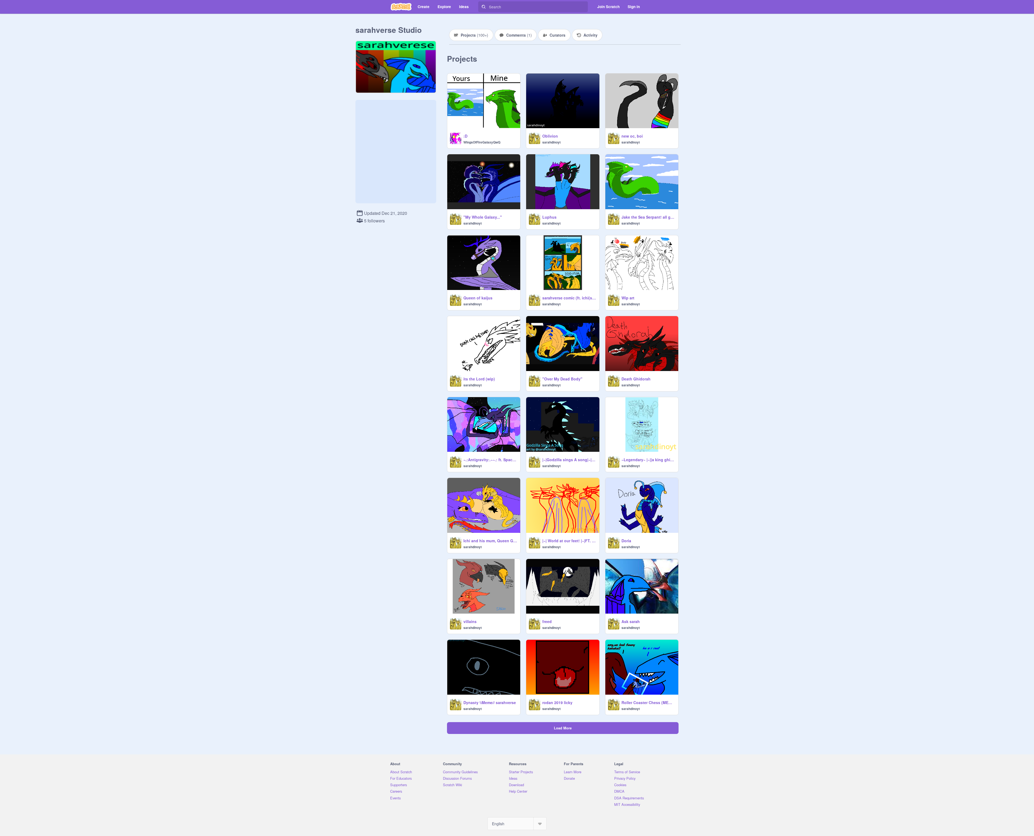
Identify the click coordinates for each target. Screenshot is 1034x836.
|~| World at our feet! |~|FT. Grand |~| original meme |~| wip (569, 540)
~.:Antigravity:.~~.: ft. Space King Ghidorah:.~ (490, 459)
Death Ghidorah (636, 379)
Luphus (549, 217)
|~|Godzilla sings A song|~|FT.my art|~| (569, 459)
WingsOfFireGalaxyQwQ (481, 142)
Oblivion (550, 136)
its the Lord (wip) (479, 379)
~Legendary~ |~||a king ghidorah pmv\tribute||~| (648, 459)
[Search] (483, 6)
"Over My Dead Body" (562, 379)
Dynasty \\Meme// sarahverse (489, 702)
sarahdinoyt (551, 142)
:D (465, 136)
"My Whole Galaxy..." (482, 217)
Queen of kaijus (477, 297)
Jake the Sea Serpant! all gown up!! (648, 217)
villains (470, 621)
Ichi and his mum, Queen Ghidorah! (490, 540)
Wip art (627, 297)
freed (547, 621)
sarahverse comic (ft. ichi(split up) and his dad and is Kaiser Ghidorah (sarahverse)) (569, 297)
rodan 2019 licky (557, 702)
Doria (626, 540)
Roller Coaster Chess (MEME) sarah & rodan (648, 702)
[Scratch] (401, 6)
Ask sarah (630, 621)
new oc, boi (632, 136)
